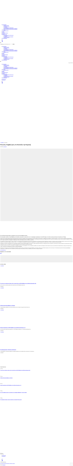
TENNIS (3, 32)
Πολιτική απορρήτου (7, 463)
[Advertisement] (36, 228)
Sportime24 (5, 146)
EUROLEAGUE (6, 30)
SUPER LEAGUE (6, 25)
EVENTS (3, 33)
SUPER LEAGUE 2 (6, 26)
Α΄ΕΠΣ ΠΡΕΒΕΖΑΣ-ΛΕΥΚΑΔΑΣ (8, 27)
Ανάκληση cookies (12, 463)
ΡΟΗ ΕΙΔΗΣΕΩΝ (4, 38)
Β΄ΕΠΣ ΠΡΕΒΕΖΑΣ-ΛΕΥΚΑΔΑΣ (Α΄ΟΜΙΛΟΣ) (10, 28)
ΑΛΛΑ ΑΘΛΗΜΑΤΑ (5, 54)
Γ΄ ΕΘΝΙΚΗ (5, 48)
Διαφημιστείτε (4, 79)
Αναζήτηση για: (2, 44)
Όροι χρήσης (2, 463)
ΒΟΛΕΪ (3, 31)
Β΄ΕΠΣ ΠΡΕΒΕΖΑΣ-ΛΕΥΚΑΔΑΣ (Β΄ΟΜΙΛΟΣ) (10, 29)
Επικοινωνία (3, 456)
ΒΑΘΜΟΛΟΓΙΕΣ (4, 34)
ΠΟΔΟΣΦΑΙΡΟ (4, 24)
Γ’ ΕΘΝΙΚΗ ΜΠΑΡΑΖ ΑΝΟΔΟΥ (8, 36)
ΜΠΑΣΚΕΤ (3, 51)
